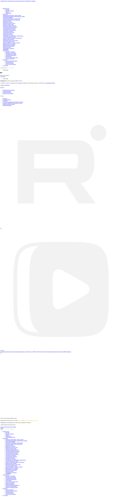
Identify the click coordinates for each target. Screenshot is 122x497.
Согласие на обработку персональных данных (13, 101)
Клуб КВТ (5, 100)
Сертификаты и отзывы (11, 54)
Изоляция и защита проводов (9, 25)
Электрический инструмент (9, 29)
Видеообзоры (8, 56)
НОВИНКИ (5, 49)
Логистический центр (10, 437)
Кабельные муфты (7, 21)
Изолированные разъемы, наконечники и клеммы (14, 16)
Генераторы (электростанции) (9, 30)
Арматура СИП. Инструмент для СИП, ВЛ (12, 38)
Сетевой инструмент (7, 33)
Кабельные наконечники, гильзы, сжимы (12, 15)
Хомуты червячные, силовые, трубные (11, 42)
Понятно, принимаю (5, 85)
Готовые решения (7, 99)
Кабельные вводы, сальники (9, 43)
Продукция (5, 14)
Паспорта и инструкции (11, 53)
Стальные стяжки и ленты (8, 41)
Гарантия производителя (11, 55)
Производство (6, 8)
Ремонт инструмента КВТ (11, 486)
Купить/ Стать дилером (11, 64)
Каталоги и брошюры (10, 51)
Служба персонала (10, 63)
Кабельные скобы (7, 47)
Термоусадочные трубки (8, 24)
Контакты (5, 59)
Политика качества (10, 10)
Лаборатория (8, 13)
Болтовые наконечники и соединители (11, 19)
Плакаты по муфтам (10, 58)
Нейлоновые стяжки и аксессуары (10, 40)
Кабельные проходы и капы (9, 23)
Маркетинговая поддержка (9, 104)
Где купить (5, 65)
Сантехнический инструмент (9, 37)
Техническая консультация (11, 60)
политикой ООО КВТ (50, 83)
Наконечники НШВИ (7, 17)
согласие (20, 83)
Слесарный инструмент (8, 31)
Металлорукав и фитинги (8, 46)
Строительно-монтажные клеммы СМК (11, 18)
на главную (3, 76)
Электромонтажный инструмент (10, 26)
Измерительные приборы (8, 39)
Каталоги (5, 98)
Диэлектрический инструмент (9, 27)
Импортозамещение (7, 105)
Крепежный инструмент (8, 34)
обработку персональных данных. (30, 420)
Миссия (7, 11)
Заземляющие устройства (8, 48)
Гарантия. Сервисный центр (12, 487)
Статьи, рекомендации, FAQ (12, 57)
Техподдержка (6, 50)
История (7, 9)
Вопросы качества (9, 62)
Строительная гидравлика (8, 32)
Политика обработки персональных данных (12, 103)
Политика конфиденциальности (13, 485)
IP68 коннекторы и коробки (9, 45)
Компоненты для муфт (8, 22)
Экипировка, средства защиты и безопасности (13, 35)
